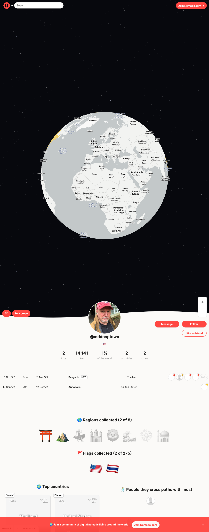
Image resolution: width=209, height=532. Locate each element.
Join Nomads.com (145, 524)
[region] (104, 175)
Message (167, 324)
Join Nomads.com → (191, 5)
